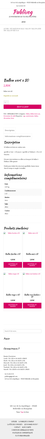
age (24, 116)
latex (12, 118)
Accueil (6, 29)
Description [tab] (9, 130)
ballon (36, 116)
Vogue (22, 412)
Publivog (22, 12)
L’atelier (14, 421)
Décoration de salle (17, 29)
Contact (17, 427)
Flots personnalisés (22, 436)
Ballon (27, 29)
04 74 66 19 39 (9, 374)
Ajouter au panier (22, 106)
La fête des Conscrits (14, 424)
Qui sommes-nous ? (31, 424)
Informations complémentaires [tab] (18, 136)
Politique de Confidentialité (22, 433)
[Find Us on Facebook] (6, 2)
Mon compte (26, 427)
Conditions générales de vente (22, 430)
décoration (7, 118)
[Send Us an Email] (1, 2)
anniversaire (30, 116)
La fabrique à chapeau (26, 421)
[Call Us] (4, 2)
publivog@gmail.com (11, 376)
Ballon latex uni (35, 114)
